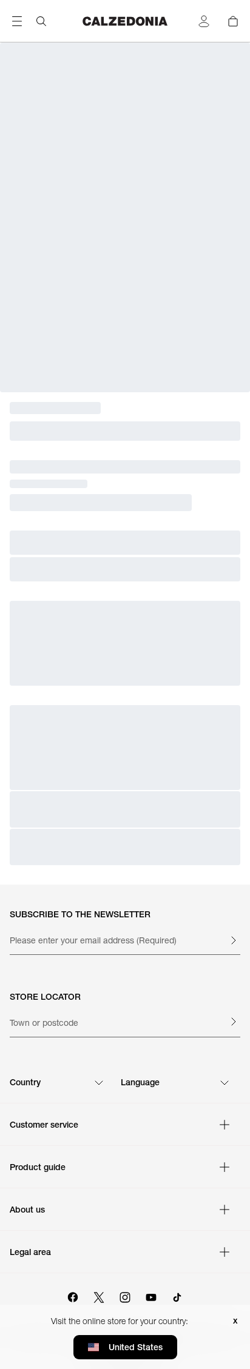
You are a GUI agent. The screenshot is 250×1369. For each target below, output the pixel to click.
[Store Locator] (233, 1021)
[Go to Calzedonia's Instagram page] (125, 1295)
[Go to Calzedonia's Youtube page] (151, 1295)
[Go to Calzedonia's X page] (98, 1295)
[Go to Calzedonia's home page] (125, 21)
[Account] (204, 21)
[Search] (41, 21)
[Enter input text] (233, 940)
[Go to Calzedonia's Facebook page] (72, 1295)
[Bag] (233, 21)
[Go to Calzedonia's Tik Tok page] (177, 1295)
